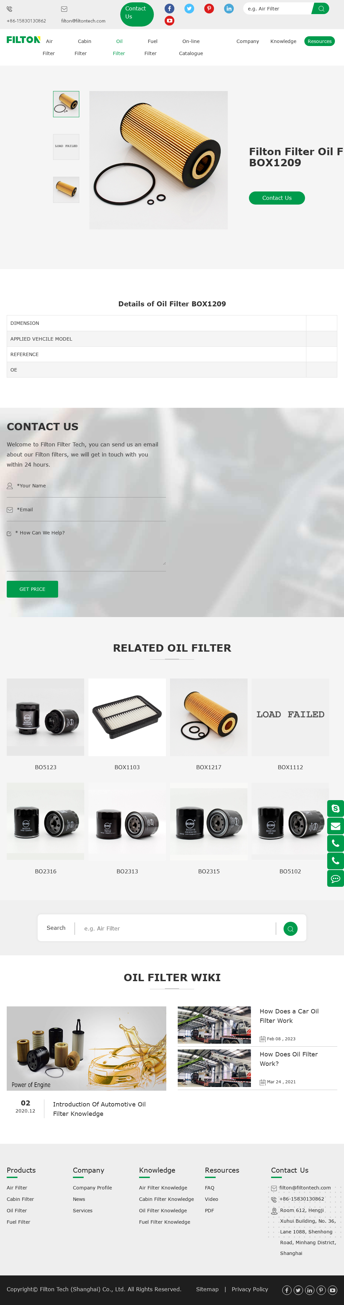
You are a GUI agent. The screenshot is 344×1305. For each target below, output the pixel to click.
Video (211, 1199)
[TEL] (335, 843)
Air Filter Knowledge (163, 1187)
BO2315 (209, 871)
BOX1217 (208, 767)
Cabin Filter (20, 1199)
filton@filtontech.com (83, 21)
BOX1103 (127, 767)
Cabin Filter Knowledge (166, 1199)
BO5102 (290, 871)
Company (247, 41)
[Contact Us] (335, 878)
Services (82, 1210)
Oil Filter (17, 1210)
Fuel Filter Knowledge (164, 1222)
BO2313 (127, 871)
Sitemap (207, 1289)
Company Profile (92, 1187)
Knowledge (283, 41)
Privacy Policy (250, 1289)
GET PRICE (32, 589)
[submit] (322, 8)
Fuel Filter (18, 1222)
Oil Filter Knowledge (163, 1210)
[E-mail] (335, 826)
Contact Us (135, 12)
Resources (320, 41)
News (79, 1199)
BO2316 (45, 871)
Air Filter (17, 1187)
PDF (209, 1210)
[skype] (335, 808)
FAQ (209, 1187)
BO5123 (45, 767)
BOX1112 (290, 767)
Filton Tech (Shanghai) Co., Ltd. (84, 1289)
